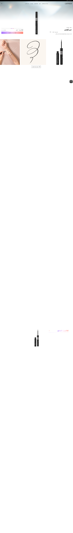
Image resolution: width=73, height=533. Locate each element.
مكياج (40, 3)
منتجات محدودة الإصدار (45, 3)
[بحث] (2, 4)
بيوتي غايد (31, 3)
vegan (70, 27)
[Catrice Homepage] (68, 3)
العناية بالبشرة (36, 3)
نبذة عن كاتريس (27, 3)
